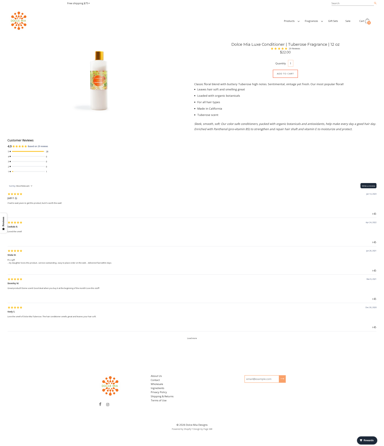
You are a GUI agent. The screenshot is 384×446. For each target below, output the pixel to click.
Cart (364, 21)
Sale (347, 21)
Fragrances (311, 21)
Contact (155, 380)
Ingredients (157, 388)
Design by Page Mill (202, 429)
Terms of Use (158, 400)
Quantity (280, 63)
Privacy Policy (159, 392)
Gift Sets (333, 21)
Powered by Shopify (181, 429)
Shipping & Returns (162, 396)
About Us (156, 376)
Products (289, 21)
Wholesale (157, 384)
